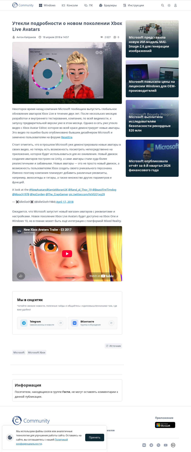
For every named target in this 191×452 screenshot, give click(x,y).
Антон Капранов (26, 37)
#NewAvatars (37, 189)
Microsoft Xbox (36, 352)
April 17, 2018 (64, 202)
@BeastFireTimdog (104, 189)
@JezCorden (37, 194)
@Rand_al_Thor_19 (80, 189)
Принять (94, 437)
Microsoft (18, 352)
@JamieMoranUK (56, 189)
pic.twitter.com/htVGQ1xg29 (87, 194)
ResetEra (66, 137)
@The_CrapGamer (57, 194)
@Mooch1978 (20, 194)
